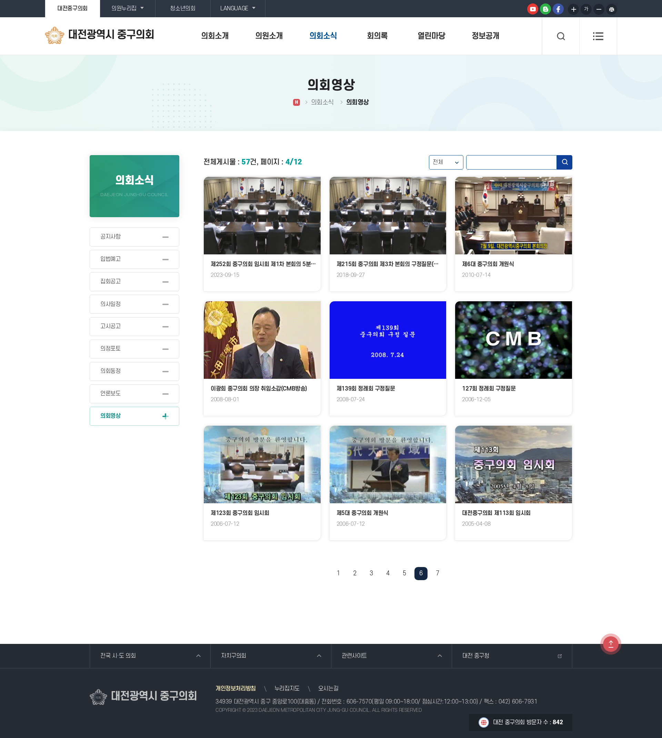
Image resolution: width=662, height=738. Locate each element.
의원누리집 (124, 9)
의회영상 (110, 416)
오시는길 (328, 689)
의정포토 (110, 349)
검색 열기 (561, 36)
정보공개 (485, 36)
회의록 (377, 36)
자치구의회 (233, 656)
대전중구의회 (72, 9)
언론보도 (110, 394)
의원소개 (269, 36)
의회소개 (215, 36)
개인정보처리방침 (235, 689)
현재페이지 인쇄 (611, 9)
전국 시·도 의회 (118, 656)
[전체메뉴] (598, 36)
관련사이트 (354, 656)
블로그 (545, 8)
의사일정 (110, 304)
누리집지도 (287, 689)
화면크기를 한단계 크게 (573, 9)
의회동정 (110, 371)
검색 (564, 162)
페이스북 (558, 8)
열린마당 (431, 36)
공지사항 (110, 237)
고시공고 (110, 326)
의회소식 (323, 36)
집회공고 (110, 282)
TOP (611, 644)
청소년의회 (182, 9)
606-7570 (359, 702)
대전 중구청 (475, 656)
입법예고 (110, 259)
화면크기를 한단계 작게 (598, 9)
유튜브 (532, 8)
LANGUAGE (234, 9)
